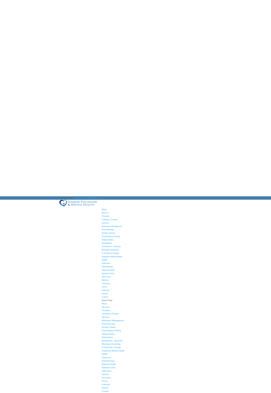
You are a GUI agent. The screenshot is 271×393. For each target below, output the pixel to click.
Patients (105, 280)
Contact (105, 297)
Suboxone (106, 263)
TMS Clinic (106, 277)
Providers (106, 216)
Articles (105, 294)
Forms (104, 287)
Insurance (106, 283)
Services (105, 223)
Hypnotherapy (107, 267)
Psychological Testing (111, 236)
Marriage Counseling (110, 250)
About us (105, 213)
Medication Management (112, 226)
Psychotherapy (108, 230)
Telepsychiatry (108, 240)
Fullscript (105, 290)
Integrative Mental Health (112, 257)
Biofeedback (107, 243)
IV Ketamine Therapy (110, 253)
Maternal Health (108, 270)
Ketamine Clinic (108, 273)
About (104, 209)
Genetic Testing (108, 233)
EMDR (104, 260)
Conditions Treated (109, 219)
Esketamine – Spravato (111, 246)
